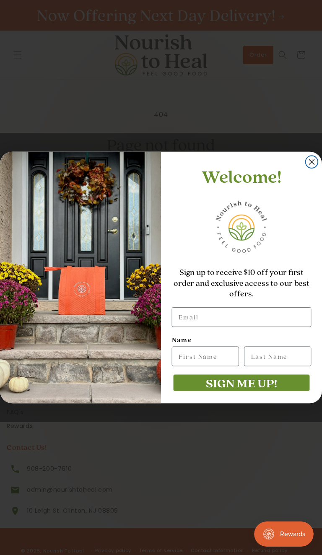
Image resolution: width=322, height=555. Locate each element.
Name (182, 339)
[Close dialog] (312, 162)
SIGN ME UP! (241, 382)
